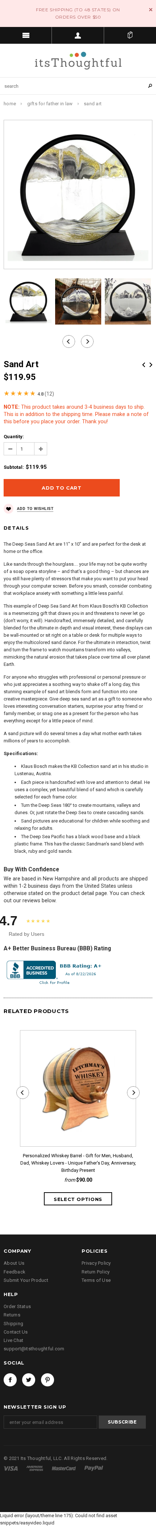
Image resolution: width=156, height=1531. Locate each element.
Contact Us (16, 1332)
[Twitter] (28, 1379)
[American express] (35, 1468)
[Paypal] (93, 1468)
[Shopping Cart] (130, 35)
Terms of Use (96, 1280)
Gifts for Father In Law (50, 103)
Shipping (13, 1323)
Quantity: (14, 436)
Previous (143, 364)
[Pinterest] (47, 1379)
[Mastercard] (64, 1468)
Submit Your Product (26, 1280)
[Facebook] (10, 1379)
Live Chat (13, 1340)
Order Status (17, 1306)
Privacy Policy (96, 1263)
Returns (12, 1315)
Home (10, 103)
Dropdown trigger (78, 35)
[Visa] (11, 1468)
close (150, 9)
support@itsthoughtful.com (34, 1348)
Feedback (14, 1272)
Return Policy (96, 1272)
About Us (14, 1263)
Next (150, 364)
